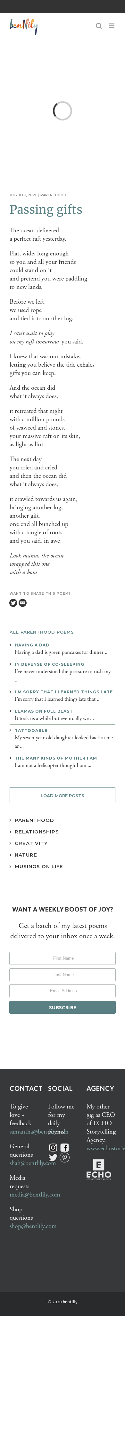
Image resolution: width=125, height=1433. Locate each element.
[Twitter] (13, 603)
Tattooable (31, 730)
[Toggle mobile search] (99, 25)
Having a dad (32, 645)
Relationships (37, 832)
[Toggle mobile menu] (112, 25)
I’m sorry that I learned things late (64, 692)
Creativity (31, 843)
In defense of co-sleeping (49, 664)
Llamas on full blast (44, 711)
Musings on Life (39, 866)
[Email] (23, 603)
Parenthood (53, 195)
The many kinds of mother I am (56, 758)
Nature (26, 855)
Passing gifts (46, 209)
